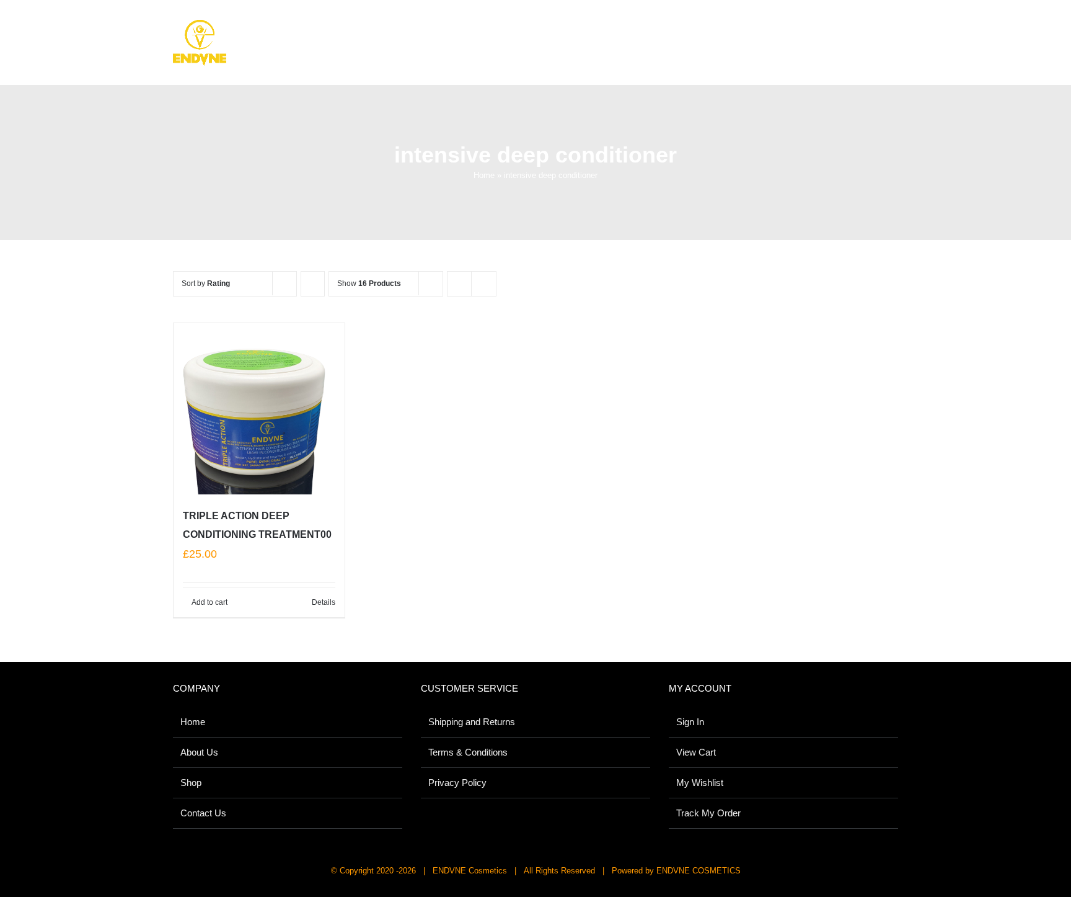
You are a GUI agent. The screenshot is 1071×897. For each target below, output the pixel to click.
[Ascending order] (313, 284)
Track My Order (708, 813)
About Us (199, 752)
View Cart (696, 752)
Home (484, 175)
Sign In (690, 721)
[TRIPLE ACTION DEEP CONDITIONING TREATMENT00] (259, 408)
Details (323, 602)
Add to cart (209, 602)
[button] (880, 32)
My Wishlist (699, 782)
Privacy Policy (457, 782)
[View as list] (484, 284)
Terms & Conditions (468, 752)
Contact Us (203, 813)
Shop (190, 782)
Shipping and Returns (471, 721)
